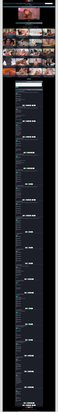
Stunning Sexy (32, 47)
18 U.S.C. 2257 (31, 409)
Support (35, 409)
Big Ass (39, 47)
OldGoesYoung (7, 57)
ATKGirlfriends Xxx (20, 47)
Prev (23, 105)
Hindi (10, 37)
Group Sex (37, 37)
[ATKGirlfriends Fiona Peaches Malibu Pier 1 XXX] (17, 47)
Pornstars (24, 3)
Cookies (23, 409)
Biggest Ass (12, 47)
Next (34, 105)
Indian (9, 37)
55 (32, 405)
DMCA (28, 409)
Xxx (35, 37)
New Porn (21, 3)
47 (32, 105)
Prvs (20, 57)
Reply (16, 93)
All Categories (29, 3)
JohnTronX (34, 57)
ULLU (7, 37)
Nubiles (33, 37)
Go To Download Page (28, 24)
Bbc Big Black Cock (36, 47)
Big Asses (49, 47)
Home (17, 3)
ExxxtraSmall (6, 47)
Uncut (47, 57)
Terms (25, 409)
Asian (50, 47)
